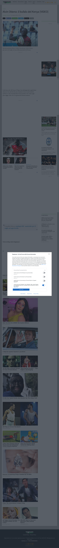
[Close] (49, 254)
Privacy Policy (36, 293)
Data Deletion (23, 293)
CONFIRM (21, 289)
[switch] (43, 273)
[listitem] (29, 270)
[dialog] (29, 274)
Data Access (29, 293)
